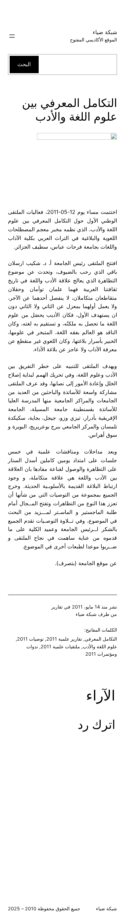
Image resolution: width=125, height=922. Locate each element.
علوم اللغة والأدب (100, 646)
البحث (24, 64)
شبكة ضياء (105, 32)
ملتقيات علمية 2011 (60, 646)
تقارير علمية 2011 (64, 639)
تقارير (57, 607)
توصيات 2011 (30, 639)
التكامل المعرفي (101, 639)
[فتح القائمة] (12, 36)
